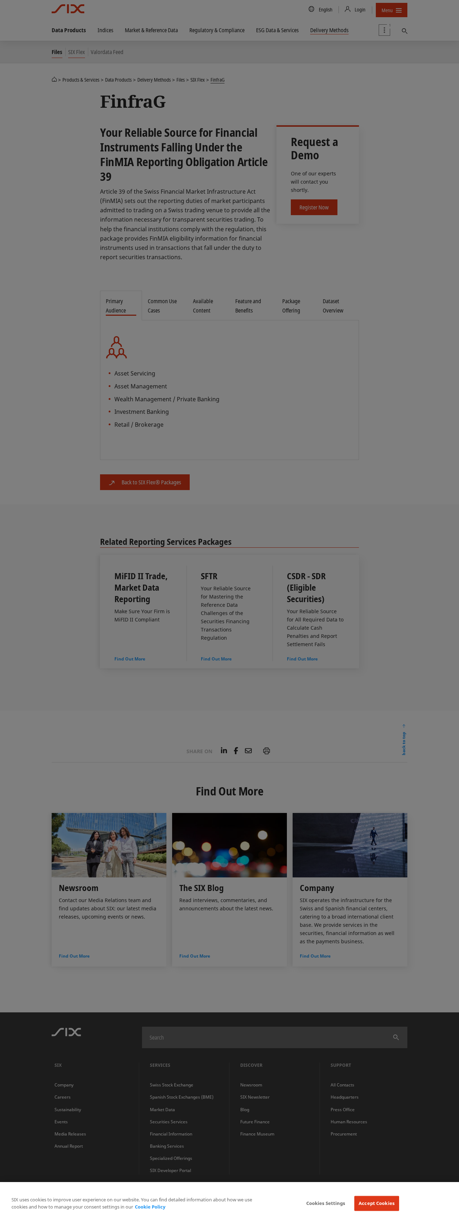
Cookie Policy (150, 1207)
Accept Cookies (376, 1203)
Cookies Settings (325, 1203)
